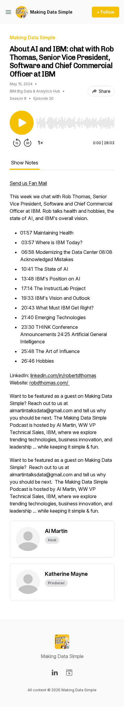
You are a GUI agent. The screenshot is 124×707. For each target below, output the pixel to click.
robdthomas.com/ (49, 383)
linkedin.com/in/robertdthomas (63, 375)
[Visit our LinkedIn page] (55, 673)
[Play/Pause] (22, 123)
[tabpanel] (62, 350)
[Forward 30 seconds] (27, 142)
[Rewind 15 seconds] (17, 142)
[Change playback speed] (40, 142)
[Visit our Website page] (69, 673)
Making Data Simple (51, 12)
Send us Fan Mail (28, 183)
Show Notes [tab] (24, 163)
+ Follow (105, 12)
